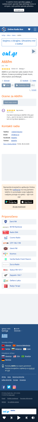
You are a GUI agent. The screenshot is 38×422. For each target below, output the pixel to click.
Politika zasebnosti (12, 398)
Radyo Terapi (15, 286)
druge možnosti (19, 207)
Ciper (29, 349)
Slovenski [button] (17, 331)
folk (6, 66)
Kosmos (13, 254)
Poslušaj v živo (24, 85)
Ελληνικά (6, 81)
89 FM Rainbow (16, 227)
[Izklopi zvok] (34, 417)
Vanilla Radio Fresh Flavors (20, 259)
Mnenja (21, 69)
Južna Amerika (7, 380)
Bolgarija (18, 349)
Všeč (8, 85)
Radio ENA (14, 232)
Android (31, 368)
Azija (9, 377)
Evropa (15, 380)
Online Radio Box (15, 29)
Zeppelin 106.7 (15, 275)
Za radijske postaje (13, 402)
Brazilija (28, 356)
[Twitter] (33, 81)
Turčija (7, 349)
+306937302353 (16, 132)
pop (3, 66)
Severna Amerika (18, 377)
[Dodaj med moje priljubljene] (4, 417)
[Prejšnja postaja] (11, 417)
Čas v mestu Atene (9, 144)
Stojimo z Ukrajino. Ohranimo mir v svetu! (19, 42)
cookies (27, 2)
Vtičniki (4, 402)
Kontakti (34, 90)
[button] (19, 417)
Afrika (4, 377)
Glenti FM (13, 248)
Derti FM (13, 221)
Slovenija (8, 356)
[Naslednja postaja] (26, 417)
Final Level (11, 395)
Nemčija (8, 360)
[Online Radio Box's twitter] (9, 387)
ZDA (18, 356)
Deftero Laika (15, 280)
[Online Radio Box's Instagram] (14, 387)
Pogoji (3, 398)
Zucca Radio (14, 264)
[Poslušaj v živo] (33, 51)
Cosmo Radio (15, 237)
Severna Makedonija (23, 345)
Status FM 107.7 (16, 270)
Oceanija (23, 380)
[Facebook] (24, 81)
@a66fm (14, 138)
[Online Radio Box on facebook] (3, 387)
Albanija (8, 345)
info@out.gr (15, 135)
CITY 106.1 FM (15, 243)
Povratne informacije (26, 398)
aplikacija (16, 189)
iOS (8, 370)
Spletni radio (6, 330)
